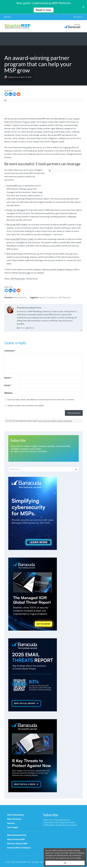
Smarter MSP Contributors (19, 847)
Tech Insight (12, 827)
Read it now (43, 10)
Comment (10, 350)
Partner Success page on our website (28, 272)
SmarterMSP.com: (14, 185)
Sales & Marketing (15, 815)
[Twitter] (6, 94)
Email (8, 385)
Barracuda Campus (15, 253)
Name (8, 377)
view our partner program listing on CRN (59, 269)
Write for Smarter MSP (17, 843)
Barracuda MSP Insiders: (17, 224)
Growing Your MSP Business (59, 297)
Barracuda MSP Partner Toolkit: (20, 239)
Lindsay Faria (13, 77)
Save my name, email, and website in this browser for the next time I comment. (41, 399)
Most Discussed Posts (16, 835)
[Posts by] (6, 77)
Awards (42, 297)
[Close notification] (83, 7)
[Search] (76, 469)
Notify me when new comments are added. (26, 405)
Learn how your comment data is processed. (55, 421)
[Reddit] (18, 94)
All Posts (21, 328)
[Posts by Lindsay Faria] (10, 310)
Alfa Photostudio (17, 278)
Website (31, 328)
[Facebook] (14, 94)
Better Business (20, 297)
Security (10, 823)
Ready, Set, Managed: (16, 210)
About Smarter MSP (16, 839)
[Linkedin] (10, 94)
